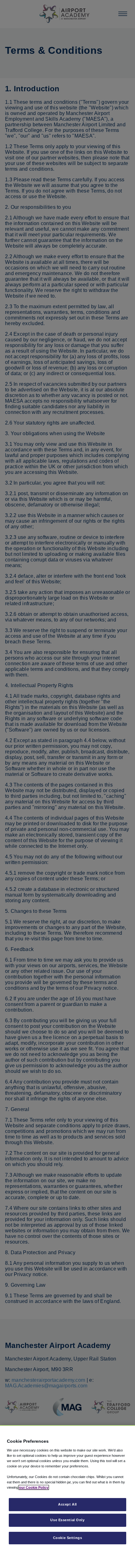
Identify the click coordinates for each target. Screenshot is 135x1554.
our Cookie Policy (33, 1487)
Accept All (67, 1504)
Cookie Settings (67, 1538)
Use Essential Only (67, 1520)
